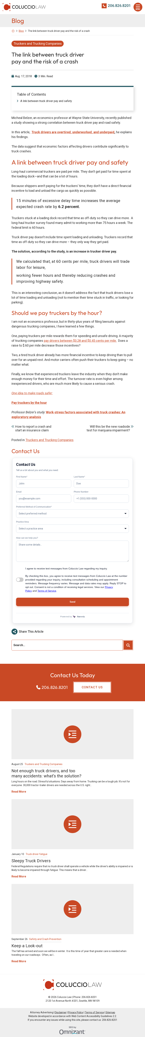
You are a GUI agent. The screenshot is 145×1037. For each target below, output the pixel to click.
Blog (21, 31)
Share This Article (31, 631)
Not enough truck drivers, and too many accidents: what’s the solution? (46, 773)
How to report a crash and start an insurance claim (33, 428)
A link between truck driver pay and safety (46, 101)
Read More (18, 791)
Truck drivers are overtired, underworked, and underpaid (72, 132)
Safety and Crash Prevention (45, 939)
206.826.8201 (119, 6)
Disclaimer (60, 1012)
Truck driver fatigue (36, 854)
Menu (138, 9)
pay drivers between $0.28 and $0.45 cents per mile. (80, 340)
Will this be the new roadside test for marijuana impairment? (108, 428)
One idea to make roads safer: (32, 393)
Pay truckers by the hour (29, 403)
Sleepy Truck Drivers (31, 860)
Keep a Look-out (26, 945)
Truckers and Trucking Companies (38, 43)
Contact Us (92, 687)
